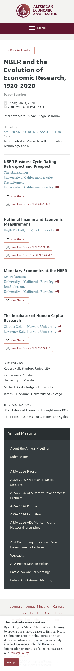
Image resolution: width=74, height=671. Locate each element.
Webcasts (17, 556)
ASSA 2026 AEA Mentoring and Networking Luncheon (32, 525)
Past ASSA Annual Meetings (30, 572)
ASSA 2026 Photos (23, 506)
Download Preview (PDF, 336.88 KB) (30, 348)
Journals (16, 607)
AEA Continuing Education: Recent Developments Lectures (35, 544)
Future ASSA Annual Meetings (32, 580)
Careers (58, 607)
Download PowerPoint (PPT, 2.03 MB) (31, 255)
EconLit (35, 613)
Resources (19, 613)
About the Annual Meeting (29, 449)
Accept (11, 662)
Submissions (19, 457)
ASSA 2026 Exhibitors (26, 514)
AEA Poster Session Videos (29, 564)
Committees (53, 613)
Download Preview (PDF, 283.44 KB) (30, 204)
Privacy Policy (19, 653)
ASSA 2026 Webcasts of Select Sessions (32, 482)
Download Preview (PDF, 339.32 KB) (30, 247)
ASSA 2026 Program (24, 472)
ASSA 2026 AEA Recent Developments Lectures (37, 495)
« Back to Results (19, 50)
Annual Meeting (22, 433)
